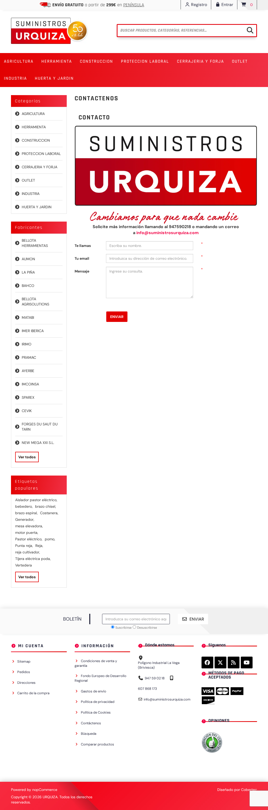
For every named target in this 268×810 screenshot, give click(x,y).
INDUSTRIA (31, 193)
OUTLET (240, 61)
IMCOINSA (30, 384)
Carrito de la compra (33, 693)
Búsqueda (88, 733)
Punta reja (24, 545)
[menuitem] (18, 61)
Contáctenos (91, 723)
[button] (18, 61)
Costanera (49, 513)
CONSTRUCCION (36, 140)
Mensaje (82, 271)
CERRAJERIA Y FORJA (39, 167)
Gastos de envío (93, 691)
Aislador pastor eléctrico (36, 499)
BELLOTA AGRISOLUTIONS (35, 301)
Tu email (82, 258)
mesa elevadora (29, 526)
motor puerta (26, 532)
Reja (39, 545)
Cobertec (249, 789)
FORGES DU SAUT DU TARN (40, 427)
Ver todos (27, 457)
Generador (24, 519)
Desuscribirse (147, 628)
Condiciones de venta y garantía (96, 663)
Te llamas (83, 245)
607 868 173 (147, 688)
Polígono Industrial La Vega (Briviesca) (159, 665)
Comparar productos (97, 744)
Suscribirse (123, 628)
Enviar (117, 316)
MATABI (28, 317)
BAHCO (28, 285)
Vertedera (23, 565)
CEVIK (27, 410)
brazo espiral (26, 513)
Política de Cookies (96, 712)
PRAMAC (29, 357)
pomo (50, 539)
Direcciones (26, 682)
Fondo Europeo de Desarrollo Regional (100, 678)
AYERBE (28, 370)
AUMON (28, 259)
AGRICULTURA (33, 113)
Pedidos (23, 672)
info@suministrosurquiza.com (167, 232)
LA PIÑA (28, 272)
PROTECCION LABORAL (41, 153)
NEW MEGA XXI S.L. (38, 442)
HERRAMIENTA (34, 127)
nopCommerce (44, 789)
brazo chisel (45, 506)
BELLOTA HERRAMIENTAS (35, 243)
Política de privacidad (97, 701)
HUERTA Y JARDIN (37, 207)
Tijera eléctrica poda (33, 558)
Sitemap (23, 661)
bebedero (24, 506)
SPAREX (28, 397)
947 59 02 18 (155, 678)
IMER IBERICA (33, 330)
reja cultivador (27, 552)
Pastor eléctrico (28, 539)
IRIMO (26, 344)
